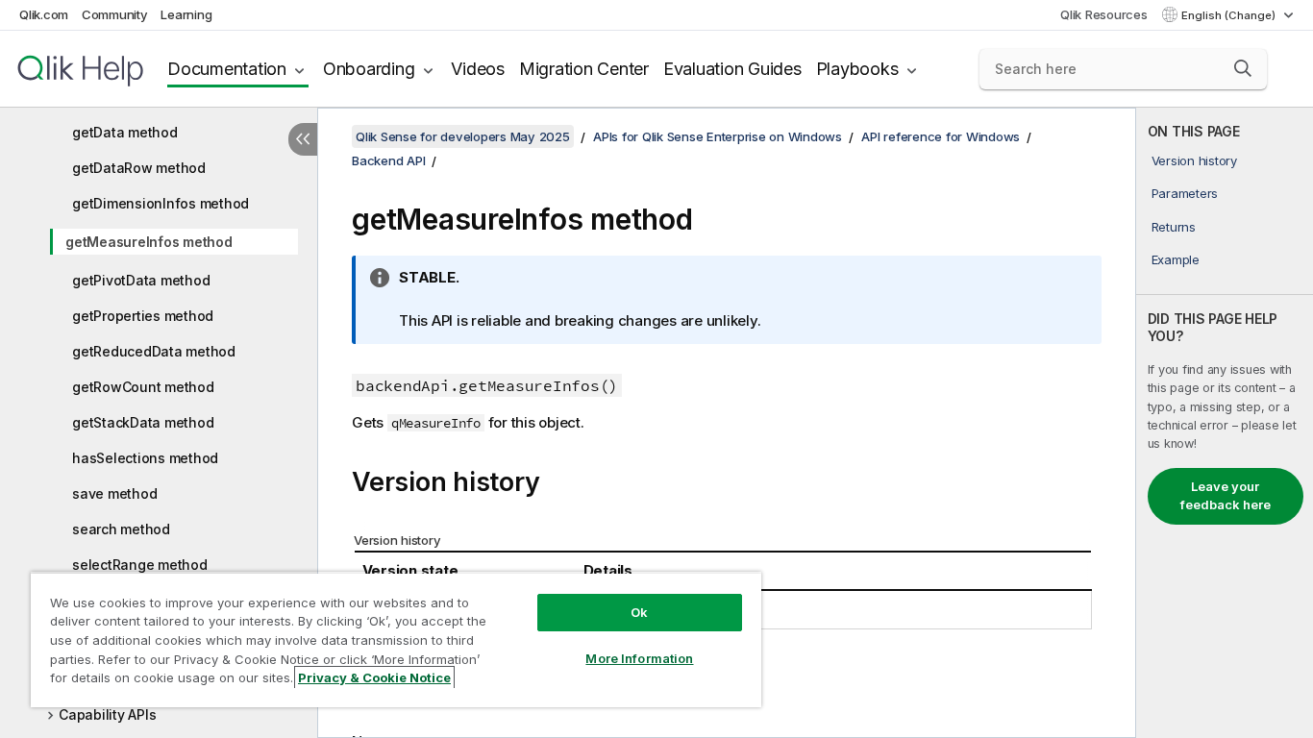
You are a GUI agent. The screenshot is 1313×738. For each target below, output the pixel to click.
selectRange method (140, 564)
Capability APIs (107, 714)
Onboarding (369, 69)
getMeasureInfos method (149, 242)
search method (121, 529)
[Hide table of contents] (302, 139)
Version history (1194, 160)
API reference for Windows (940, 136)
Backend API (388, 160)
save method (114, 493)
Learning (186, 14)
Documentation (226, 69)
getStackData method (142, 422)
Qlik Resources (1104, 14)
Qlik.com (43, 14)
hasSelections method (145, 458)
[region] (396, 639)
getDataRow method (139, 168)
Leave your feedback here (1225, 496)
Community (115, 14)
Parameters (1185, 193)
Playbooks (857, 69)
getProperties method (142, 316)
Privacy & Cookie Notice (374, 677)
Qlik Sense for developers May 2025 (463, 136)
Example (1176, 259)
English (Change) (1229, 15)
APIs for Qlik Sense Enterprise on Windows (717, 136)
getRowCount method (143, 387)
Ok (639, 612)
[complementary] (1224, 423)
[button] (1242, 68)
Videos (478, 69)
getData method (125, 132)
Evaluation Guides (732, 69)
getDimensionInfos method (160, 203)
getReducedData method (153, 351)
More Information (639, 658)
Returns (1174, 226)
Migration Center (584, 69)
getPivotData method (141, 280)
